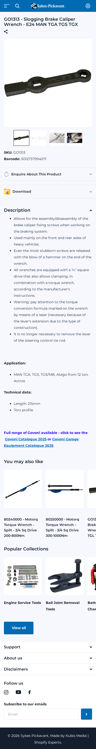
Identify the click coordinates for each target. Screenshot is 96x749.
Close (17, 6)
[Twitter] (39, 692)
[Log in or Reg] (89, 6)
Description (17, 210)
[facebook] (29, 692)
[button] (21, 138)
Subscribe (86, 714)
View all (19, 628)
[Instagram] (6, 692)
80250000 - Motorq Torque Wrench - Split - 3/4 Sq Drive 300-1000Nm (62, 527)
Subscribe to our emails (25, 704)
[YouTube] (18, 692)
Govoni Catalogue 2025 (26, 439)
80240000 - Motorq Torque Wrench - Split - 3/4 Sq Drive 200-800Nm (21, 527)
